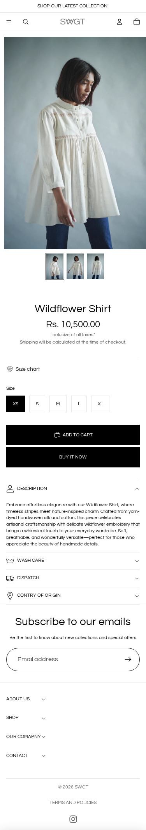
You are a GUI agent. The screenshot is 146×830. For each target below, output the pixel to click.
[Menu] (9, 22)
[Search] (25, 21)
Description (32, 488)
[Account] (119, 21)
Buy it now (73, 457)
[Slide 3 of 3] (95, 266)
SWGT (81, 787)
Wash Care (30, 560)
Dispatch (28, 577)
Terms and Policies (73, 802)
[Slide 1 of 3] (54, 266)
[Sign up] (128, 659)
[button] (23, 369)
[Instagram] (73, 819)
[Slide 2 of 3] (75, 266)
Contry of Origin (39, 595)
